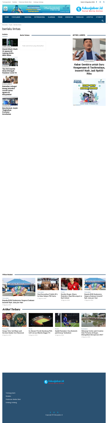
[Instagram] (100, 2)
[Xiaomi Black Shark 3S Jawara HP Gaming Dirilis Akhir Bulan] (10, 42)
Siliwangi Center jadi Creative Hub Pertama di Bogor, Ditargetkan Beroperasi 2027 (92, 333)
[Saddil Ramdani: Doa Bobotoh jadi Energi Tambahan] (67, 320)
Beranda (4, 25)
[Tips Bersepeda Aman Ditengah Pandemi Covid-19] (10, 62)
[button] (103, 21)
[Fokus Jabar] (89, 9)
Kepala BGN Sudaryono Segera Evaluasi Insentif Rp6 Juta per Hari (18, 301)
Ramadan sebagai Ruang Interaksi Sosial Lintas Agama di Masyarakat (9, 90)
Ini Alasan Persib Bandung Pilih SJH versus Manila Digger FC (40, 332)
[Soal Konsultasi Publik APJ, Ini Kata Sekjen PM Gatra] (48, 284)
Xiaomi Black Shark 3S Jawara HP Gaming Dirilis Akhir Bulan (10, 52)
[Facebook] (96, 2)
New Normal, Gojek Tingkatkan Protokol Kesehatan (10, 111)
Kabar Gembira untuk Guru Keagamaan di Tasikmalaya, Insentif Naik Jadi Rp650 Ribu (89, 69)
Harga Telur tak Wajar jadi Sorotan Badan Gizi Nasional (13, 332)
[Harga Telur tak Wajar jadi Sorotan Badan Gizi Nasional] (14, 320)
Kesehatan (6, 105)
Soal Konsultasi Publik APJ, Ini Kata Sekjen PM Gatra (47, 295)
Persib (63, 292)
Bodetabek (84, 328)
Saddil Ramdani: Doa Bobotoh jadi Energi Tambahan (66, 332)
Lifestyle (6, 66)
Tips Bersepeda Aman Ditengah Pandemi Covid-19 (9, 71)
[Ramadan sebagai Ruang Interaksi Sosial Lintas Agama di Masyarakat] (10, 80)
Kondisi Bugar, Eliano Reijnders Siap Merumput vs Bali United (71, 296)
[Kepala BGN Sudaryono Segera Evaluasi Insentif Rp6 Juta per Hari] (18, 287)
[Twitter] (104, 2)
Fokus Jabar (7, 84)
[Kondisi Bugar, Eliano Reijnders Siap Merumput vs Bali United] (71, 284)
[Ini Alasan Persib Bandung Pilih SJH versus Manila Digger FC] (41, 320)
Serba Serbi (6, 46)
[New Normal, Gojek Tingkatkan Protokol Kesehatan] (10, 101)
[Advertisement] (89, 188)
